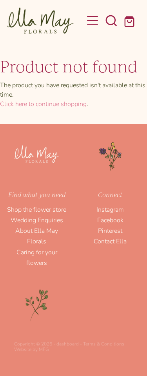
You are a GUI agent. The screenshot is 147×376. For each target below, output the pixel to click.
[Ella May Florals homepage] (45, 20)
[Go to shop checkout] (130, 20)
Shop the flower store (36, 209)
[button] (111, 20)
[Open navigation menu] (92, 20)
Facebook (110, 220)
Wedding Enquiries (37, 220)
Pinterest (110, 230)
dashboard (67, 343)
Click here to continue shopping (43, 103)
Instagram (110, 209)
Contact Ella (110, 241)
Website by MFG (31, 349)
